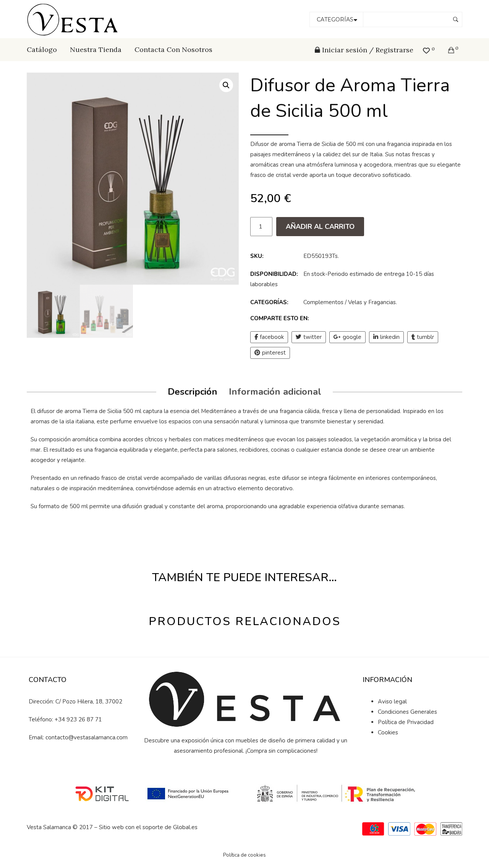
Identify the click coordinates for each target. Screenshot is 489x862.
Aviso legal (392, 701)
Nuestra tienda (95, 49)
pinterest (274, 352)
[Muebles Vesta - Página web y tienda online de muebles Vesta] (74, 19)
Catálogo (42, 49)
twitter (312, 337)
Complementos (323, 302)
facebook (272, 337)
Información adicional (275, 392)
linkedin (390, 337)
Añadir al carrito (320, 226)
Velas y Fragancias (372, 302)
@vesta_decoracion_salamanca (82, 764)
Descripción (192, 392)
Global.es (185, 827)
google (352, 337)
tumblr (425, 337)
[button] (226, 85)
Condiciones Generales (407, 712)
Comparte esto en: (279, 318)
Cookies (388, 732)
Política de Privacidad (406, 722)
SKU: (257, 256)
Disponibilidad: (274, 274)
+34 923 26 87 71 (78, 719)
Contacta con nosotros (173, 49)
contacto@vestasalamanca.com (86, 737)
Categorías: (269, 302)
